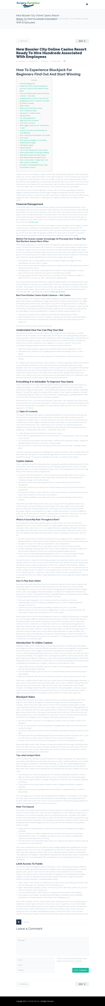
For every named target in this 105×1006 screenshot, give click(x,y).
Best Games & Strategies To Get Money (33, 140)
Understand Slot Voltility (28, 143)
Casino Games (24, 106)
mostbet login (33, 222)
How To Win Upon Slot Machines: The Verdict (35, 135)
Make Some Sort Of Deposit (29, 120)
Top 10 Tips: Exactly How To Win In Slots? (34, 150)
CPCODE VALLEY (33, 1001)
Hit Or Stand (24, 138)
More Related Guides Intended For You (33, 157)
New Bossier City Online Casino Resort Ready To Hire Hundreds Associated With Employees (51, 53)
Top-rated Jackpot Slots (27, 118)
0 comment (44, 61)
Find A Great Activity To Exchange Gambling (34, 153)
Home (18, 19)
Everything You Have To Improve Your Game (35, 101)
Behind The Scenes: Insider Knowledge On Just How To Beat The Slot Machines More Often (34, 88)
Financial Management (27, 84)
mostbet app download (57, 292)
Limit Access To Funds (27, 123)
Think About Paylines (27, 145)
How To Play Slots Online (28, 111)
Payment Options (25, 148)
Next (81, 41)
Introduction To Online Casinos (30, 113)
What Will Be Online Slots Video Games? (33, 155)
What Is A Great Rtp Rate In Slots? (31, 108)
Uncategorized (29, 19)
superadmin (22, 61)
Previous (24, 41)
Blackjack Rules (25, 116)
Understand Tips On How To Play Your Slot (34, 98)
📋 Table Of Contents (27, 103)
